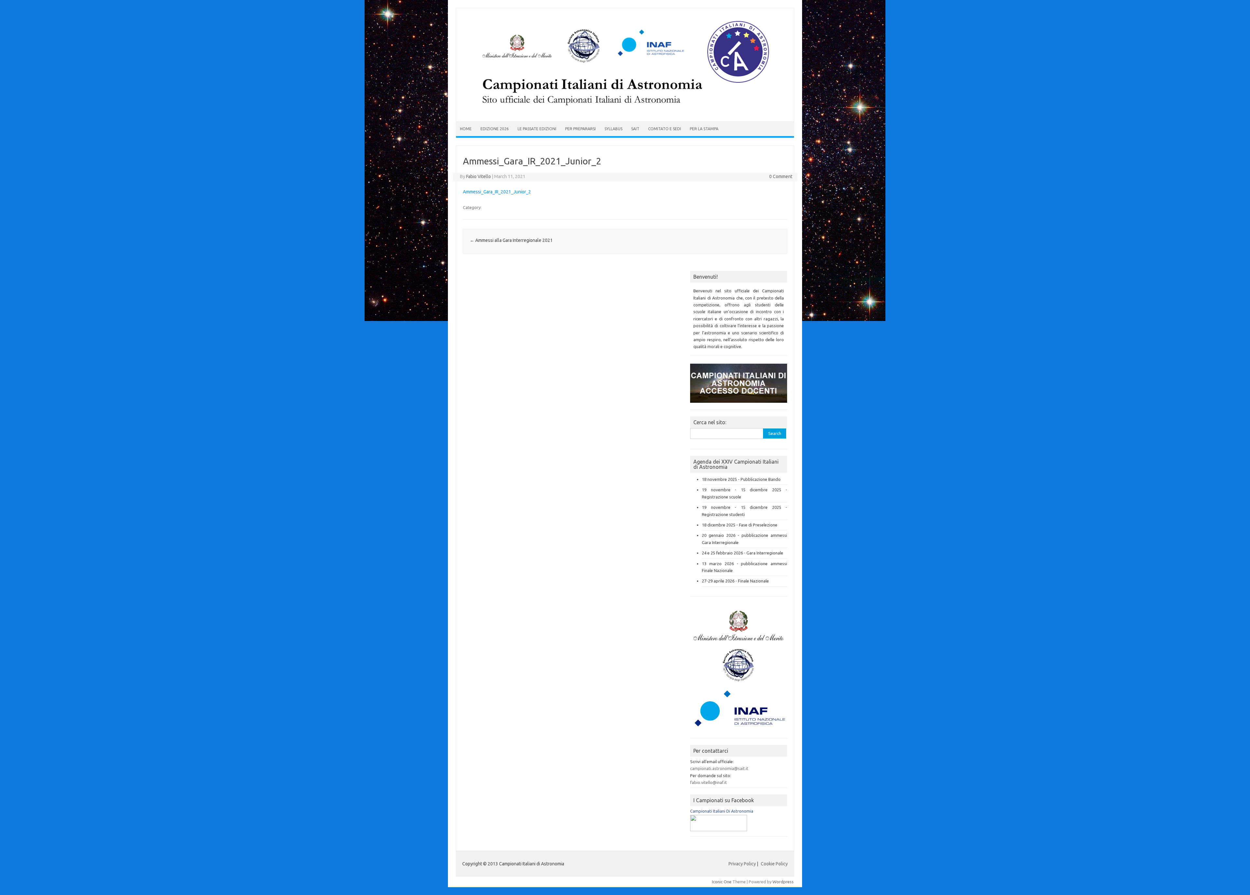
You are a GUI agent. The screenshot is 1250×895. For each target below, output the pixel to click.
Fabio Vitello (478, 176)
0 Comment (780, 176)
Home (466, 129)
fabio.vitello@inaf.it (708, 782)
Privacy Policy (742, 863)
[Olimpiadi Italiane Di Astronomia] (718, 829)
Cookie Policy (774, 863)
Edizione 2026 (494, 129)
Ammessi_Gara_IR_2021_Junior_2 (497, 191)
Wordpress (783, 881)
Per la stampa (704, 129)
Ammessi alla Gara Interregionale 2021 (511, 240)
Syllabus (613, 129)
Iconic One (721, 881)
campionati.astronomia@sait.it (719, 768)
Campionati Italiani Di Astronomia (721, 811)
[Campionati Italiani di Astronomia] (625, 110)
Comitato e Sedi (664, 129)
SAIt (635, 129)
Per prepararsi (580, 129)
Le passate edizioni (537, 129)
